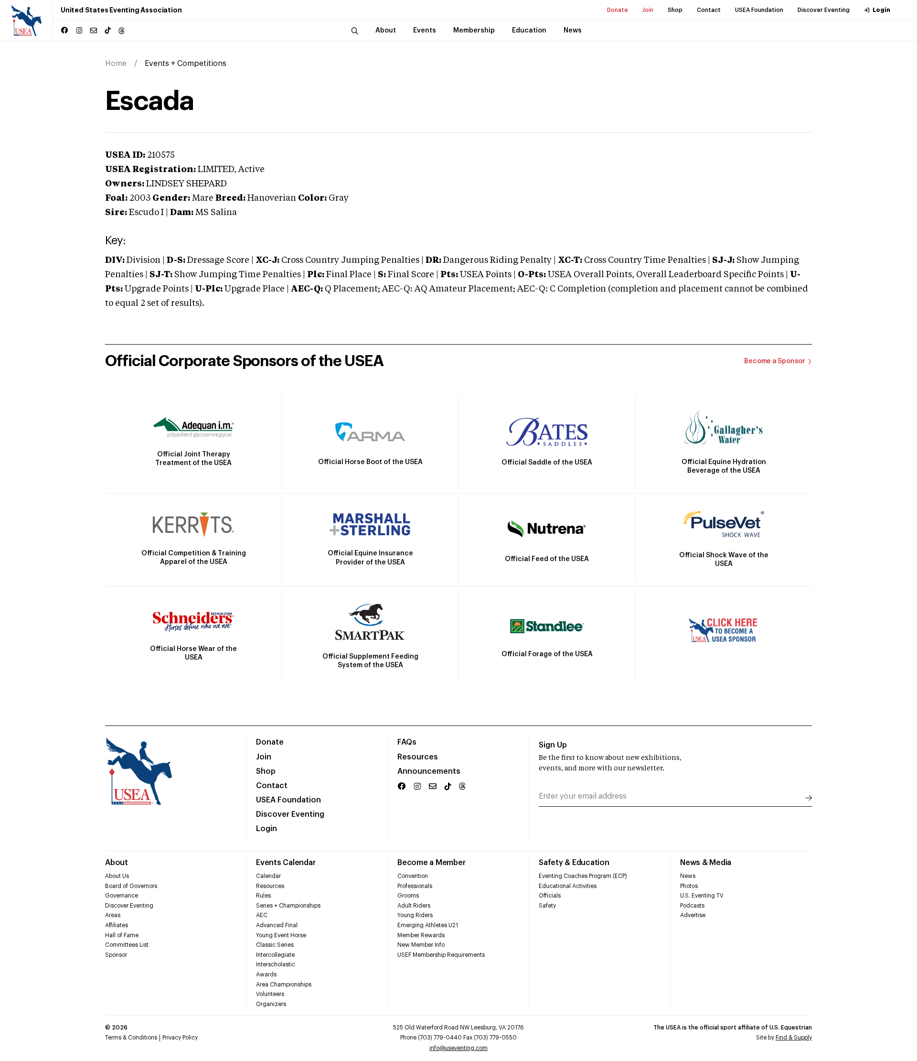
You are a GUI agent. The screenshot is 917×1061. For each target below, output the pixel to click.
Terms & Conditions (131, 1037)
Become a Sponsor (774, 361)
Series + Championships (288, 906)
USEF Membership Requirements (441, 955)
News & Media (705, 862)
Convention (412, 876)
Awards (266, 974)
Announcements (428, 771)
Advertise (692, 915)
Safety (547, 906)
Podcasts (692, 906)
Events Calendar (285, 862)
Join (647, 10)
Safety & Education (574, 862)
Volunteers (270, 994)
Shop (675, 10)
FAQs (406, 742)
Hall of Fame (122, 935)
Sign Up (553, 745)
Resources (417, 757)
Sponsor (116, 955)
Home (116, 63)
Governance (121, 896)
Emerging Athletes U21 (427, 925)
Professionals (414, 886)
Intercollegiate (275, 955)
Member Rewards (421, 935)
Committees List (127, 945)
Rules (263, 896)
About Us (117, 876)
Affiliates (116, 925)
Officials (550, 896)
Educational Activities (568, 886)
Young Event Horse (281, 935)
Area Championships (283, 984)
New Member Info (421, 945)
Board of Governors (131, 886)
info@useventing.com (458, 1048)
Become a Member (431, 862)
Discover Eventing (824, 10)
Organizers (271, 1004)
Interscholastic (275, 964)
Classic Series (275, 945)
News (687, 876)
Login (881, 10)
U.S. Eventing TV (702, 896)
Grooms (408, 896)
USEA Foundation (759, 10)
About (116, 862)
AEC (261, 915)
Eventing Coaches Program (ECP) (583, 876)
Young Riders (415, 915)
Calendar (268, 876)
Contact (709, 10)
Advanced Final (277, 925)
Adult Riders (413, 906)
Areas (112, 915)
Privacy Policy (180, 1037)
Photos (689, 886)
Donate (617, 10)
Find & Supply (794, 1037)
